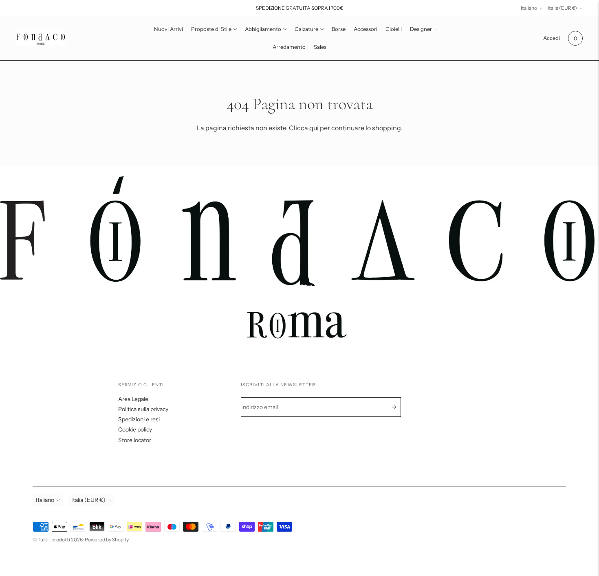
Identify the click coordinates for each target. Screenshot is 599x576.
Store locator (134, 440)
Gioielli (393, 29)
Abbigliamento (263, 29)
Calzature (306, 29)
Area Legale (133, 399)
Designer (421, 29)
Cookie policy (135, 429)
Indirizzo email (265, 397)
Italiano (529, 8)
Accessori (365, 29)
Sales (320, 47)
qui (314, 128)
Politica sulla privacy (143, 409)
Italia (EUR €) (562, 8)
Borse (339, 29)
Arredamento (289, 47)
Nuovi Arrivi (168, 29)
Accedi (551, 38)
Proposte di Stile (211, 29)
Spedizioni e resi (139, 419)
